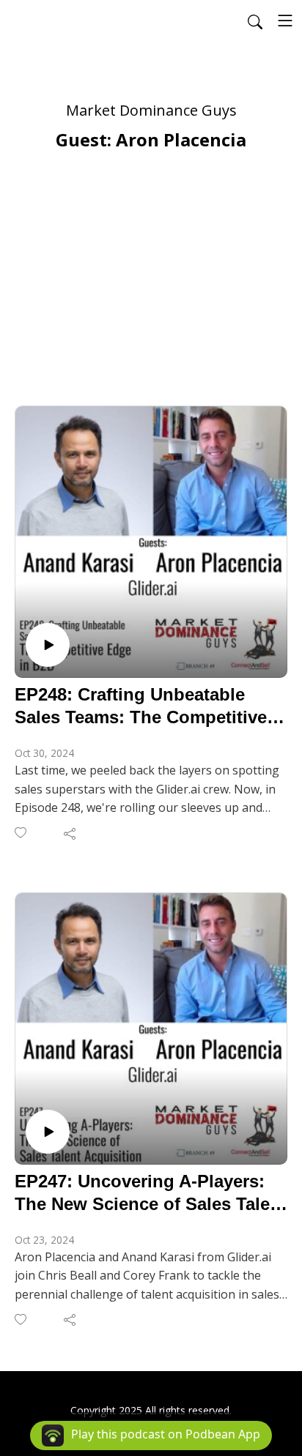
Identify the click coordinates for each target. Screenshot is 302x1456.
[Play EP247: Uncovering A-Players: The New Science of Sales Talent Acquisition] (48, 1132)
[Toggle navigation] (285, 20)
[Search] (255, 20)
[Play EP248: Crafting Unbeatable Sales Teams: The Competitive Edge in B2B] (48, 645)
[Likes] (21, 832)
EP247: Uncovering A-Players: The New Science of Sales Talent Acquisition (151, 1193)
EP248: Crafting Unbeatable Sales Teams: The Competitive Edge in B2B (141, 706)
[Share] (70, 833)
